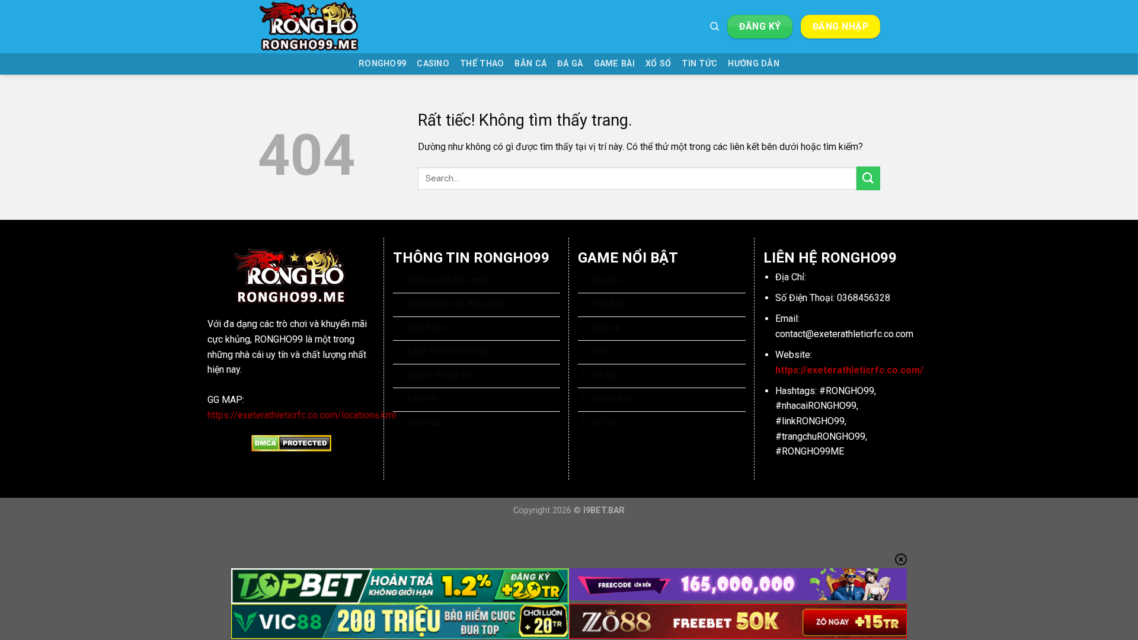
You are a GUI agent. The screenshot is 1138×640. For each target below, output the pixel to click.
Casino (433, 64)
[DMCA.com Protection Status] (291, 443)
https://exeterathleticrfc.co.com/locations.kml (301, 415)
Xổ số (658, 64)
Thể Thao (482, 64)
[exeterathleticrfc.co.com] (317, 26)
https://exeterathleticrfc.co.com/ (849, 370)
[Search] (714, 26)
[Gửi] (868, 178)
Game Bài (614, 64)
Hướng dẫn (753, 64)
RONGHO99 (382, 64)
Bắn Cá (530, 64)
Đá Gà (570, 64)
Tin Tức (699, 64)
